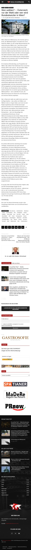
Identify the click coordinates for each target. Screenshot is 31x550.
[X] (6, 227)
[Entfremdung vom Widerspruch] (5, 442)
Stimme (15, 219)
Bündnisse (26, 210)
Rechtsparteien (5, 217)
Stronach (25, 219)
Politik (2, 5)
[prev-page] (2, 299)
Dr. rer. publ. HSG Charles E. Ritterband (11, 17)
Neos (28, 214)
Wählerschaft (13, 221)
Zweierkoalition (24, 221)
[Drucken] (22, 227)
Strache (20, 219)
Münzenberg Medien (6, 540)
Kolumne (7, 5)
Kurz (14, 214)
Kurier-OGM (9, 214)
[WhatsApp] (12, 227)
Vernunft (4, 221)
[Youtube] (19, 533)
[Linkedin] (16, 227)
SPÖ (11, 219)
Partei (13, 216)
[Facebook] (2, 227)
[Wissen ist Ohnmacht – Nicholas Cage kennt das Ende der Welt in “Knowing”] (5, 454)
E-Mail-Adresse (4, 319)
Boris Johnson (12, 210)
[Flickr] (15, 533)
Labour (23, 214)
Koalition (4, 214)
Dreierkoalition (9, 212)
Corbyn (3, 212)
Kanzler (25, 212)
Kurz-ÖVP (19, 214)
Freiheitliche (19, 212)
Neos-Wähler (4, 216)
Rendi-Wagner (12, 217)
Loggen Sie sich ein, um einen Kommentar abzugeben (15, 308)
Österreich (11, 7)
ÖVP (9, 216)
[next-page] (5, 299)
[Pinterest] (9, 227)
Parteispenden (19, 216)
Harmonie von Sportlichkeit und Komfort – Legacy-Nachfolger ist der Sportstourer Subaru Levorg (8, 238)
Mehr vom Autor (16, 263)
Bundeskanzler (20, 210)
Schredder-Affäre (5, 219)
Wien (18, 221)
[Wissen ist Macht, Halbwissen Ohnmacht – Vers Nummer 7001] (5, 461)
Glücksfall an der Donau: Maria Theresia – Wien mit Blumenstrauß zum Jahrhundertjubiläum (20, 468)
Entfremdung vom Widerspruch (18, 439)
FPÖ (15, 212)
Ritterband (19, 217)
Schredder (25, 217)
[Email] (19, 227)
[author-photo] (15, 254)
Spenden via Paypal (6, 356)
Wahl (8, 221)
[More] (26, 227)
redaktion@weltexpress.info (12, 523)
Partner (24, 216)
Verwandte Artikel (6, 263)
